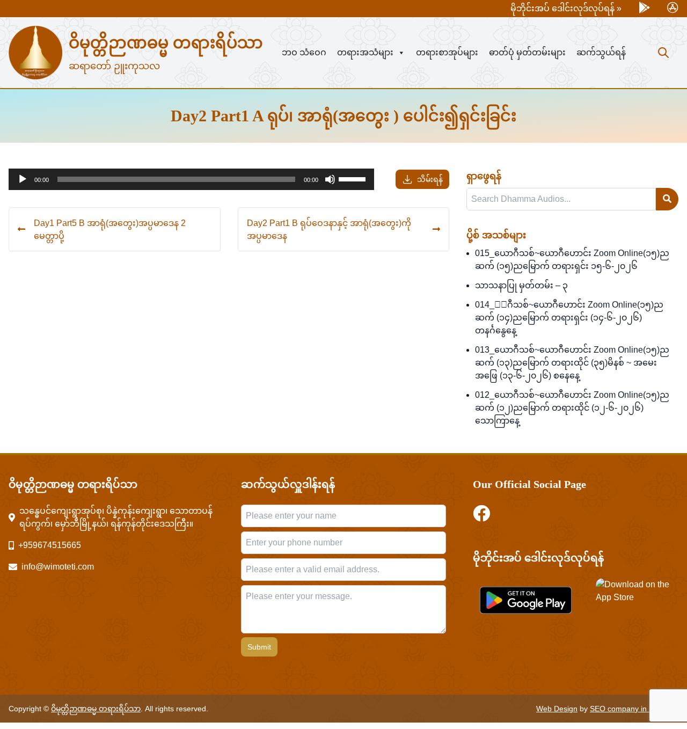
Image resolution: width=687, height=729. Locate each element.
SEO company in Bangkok (634, 708)
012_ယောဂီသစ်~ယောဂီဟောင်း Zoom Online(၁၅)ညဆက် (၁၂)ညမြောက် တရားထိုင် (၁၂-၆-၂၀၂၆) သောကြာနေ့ (572, 407)
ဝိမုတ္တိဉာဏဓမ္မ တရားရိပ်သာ (166, 43)
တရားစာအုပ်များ (447, 52)
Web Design (557, 708)
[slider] (354, 178)
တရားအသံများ (365, 52)
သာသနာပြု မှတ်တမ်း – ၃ (521, 285)
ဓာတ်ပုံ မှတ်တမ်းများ (527, 52)
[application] (191, 179)
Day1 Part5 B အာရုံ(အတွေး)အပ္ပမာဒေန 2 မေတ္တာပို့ (110, 229)
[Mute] (330, 179)
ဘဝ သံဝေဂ (304, 52)
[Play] (22, 179)
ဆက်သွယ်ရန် (601, 52)
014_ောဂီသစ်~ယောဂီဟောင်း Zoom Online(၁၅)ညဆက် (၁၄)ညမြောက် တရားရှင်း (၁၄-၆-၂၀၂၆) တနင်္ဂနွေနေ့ (569, 317)
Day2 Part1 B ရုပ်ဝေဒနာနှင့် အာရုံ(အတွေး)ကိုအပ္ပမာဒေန (329, 229)
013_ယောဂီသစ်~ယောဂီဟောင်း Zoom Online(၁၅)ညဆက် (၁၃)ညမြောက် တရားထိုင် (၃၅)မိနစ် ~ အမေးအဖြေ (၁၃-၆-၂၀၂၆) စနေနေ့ (572, 362)
